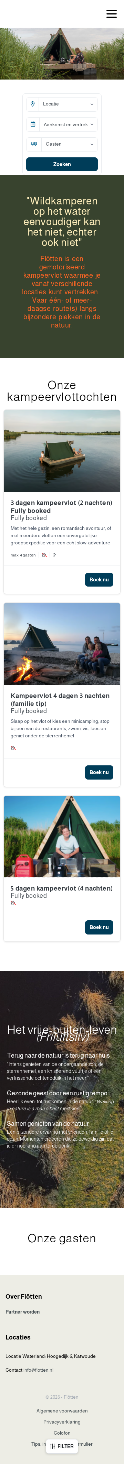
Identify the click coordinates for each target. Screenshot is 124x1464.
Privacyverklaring (62, 1422)
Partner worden (23, 1312)
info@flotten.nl (38, 1370)
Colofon (62, 1433)
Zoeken (62, 164)
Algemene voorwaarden (62, 1411)
